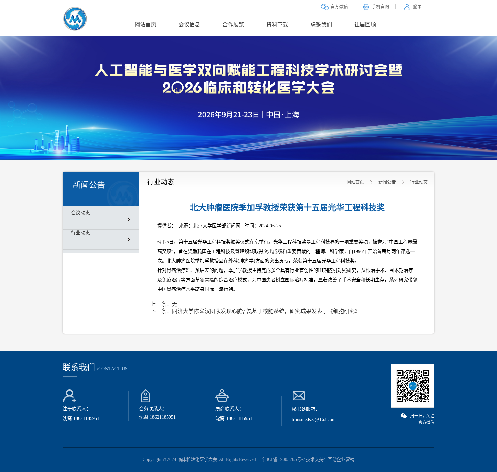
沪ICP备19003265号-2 (283, 459)
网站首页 (145, 24)
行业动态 (80, 232)
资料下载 (277, 24)
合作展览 (233, 24)
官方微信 (339, 6)
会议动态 (80, 212)
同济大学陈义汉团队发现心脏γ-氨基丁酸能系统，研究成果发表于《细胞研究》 (266, 311)
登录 (417, 6)
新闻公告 (387, 181)
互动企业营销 (341, 459)
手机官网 (380, 6)
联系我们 (321, 24)
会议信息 (189, 24)
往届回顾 (365, 24)
